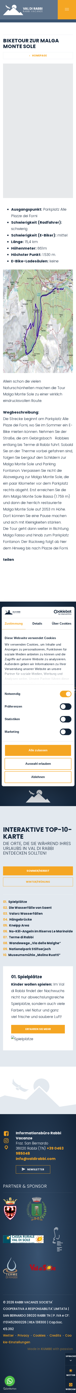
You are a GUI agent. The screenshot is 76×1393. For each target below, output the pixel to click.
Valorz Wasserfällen (23, 913)
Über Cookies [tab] (61, 623)
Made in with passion (50, 1349)
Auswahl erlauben (38, 763)
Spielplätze (15, 902)
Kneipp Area (16, 925)
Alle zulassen (38, 750)
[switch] (65, 706)
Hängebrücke (17, 919)
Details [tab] (37, 623)
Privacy (23, 1335)
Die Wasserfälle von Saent (27, 908)
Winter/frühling (38, 882)
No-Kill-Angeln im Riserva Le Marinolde (38, 931)
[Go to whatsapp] (10, 1381)
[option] (38, 131)
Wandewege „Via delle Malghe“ (32, 943)
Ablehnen (38, 777)
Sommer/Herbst (38, 871)
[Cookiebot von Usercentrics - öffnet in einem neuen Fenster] (54, 612)
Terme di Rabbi (18, 937)
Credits (55, 1335)
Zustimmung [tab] (14, 623)
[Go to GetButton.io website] (9, 1388)
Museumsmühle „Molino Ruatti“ (31, 955)
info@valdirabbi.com (36, 1158)
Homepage (39, 55)
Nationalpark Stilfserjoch (27, 949)
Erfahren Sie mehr (38, 1029)
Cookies (39, 1335)
